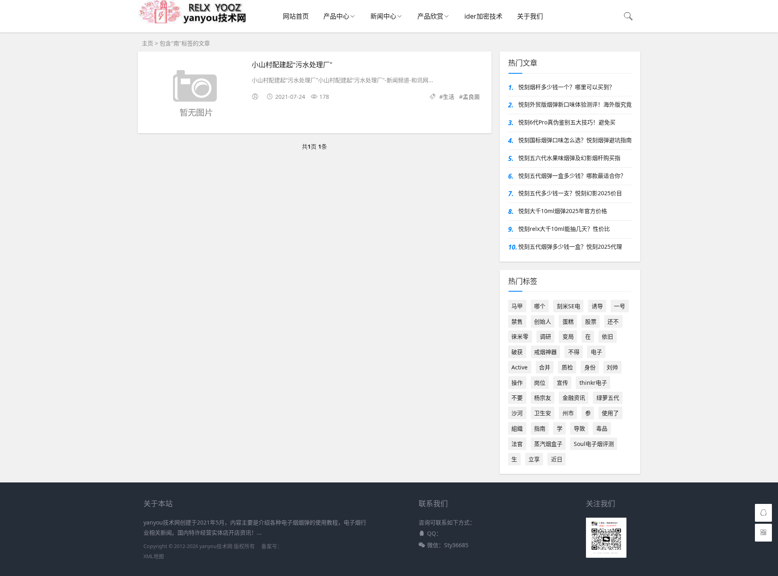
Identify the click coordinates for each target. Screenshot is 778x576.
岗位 (539, 382)
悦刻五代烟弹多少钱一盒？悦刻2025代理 (570, 246)
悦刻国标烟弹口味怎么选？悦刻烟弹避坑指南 (575, 140)
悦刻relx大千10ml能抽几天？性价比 (564, 229)
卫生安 (542, 413)
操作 (517, 382)
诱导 (597, 306)
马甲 (517, 306)
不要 (517, 397)
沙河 (517, 413)
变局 (568, 336)
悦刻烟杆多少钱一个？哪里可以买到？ (566, 87)
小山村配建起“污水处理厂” (292, 64)
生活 (448, 96)
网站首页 (296, 16)
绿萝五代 (607, 397)
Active (519, 367)
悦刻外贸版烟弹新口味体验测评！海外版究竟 (575, 104)
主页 (147, 43)
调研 (545, 336)
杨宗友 (542, 397)
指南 (539, 428)
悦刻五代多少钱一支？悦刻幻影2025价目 (570, 193)
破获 (517, 352)
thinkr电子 (593, 382)
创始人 (542, 321)
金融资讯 (573, 397)
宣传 (562, 382)
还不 (613, 321)
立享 (534, 459)
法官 (517, 444)
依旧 (607, 336)
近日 (556, 459)
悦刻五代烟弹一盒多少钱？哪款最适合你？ (572, 175)
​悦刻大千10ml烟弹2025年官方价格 (562, 211)
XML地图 (153, 556)
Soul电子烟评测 (594, 444)
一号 (619, 306)
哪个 (539, 306)
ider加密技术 (483, 16)
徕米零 (519, 336)
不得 (573, 352)
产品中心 (336, 16)
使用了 (610, 413)
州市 (568, 413)
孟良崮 (471, 96)
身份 (590, 367)
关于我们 (530, 16)
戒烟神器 (545, 352)
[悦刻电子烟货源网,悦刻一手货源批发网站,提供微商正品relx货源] (192, 21)
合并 (544, 367)
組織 (517, 428)
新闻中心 (383, 16)
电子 (596, 352)
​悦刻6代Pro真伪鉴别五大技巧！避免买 (567, 122)
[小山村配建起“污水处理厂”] (195, 94)
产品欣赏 (430, 16)
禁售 (517, 321)
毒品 (601, 428)
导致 (579, 428)
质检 (567, 367)
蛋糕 (568, 321)
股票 (590, 321)
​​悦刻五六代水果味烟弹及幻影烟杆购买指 (569, 158)
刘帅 (612, 367)
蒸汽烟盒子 (548, 444)
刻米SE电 (568, 306)
